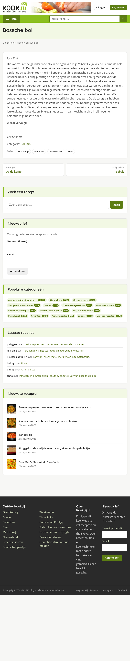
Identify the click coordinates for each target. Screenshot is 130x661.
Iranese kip (25, 434)
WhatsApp (23, 151)
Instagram (108, 590)
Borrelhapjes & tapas (21, 310)
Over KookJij (10, 512)
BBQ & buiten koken (86, 310)
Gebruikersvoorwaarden (55, 527)
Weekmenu (46, 512)
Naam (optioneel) (17, 241)
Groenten (39, 315)
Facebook (122, 590)
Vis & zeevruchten (108, 305)
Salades (85, 315)
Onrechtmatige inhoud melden (54, 544)
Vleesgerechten (83, 300)
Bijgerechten (58, 300)
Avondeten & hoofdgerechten (26, 300)
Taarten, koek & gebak (54, 310)
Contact (8, 517)
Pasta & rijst (17, 315)
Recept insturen (13, 542)
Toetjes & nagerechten (77, 305)
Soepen (51, 305)
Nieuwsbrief (10, 537)
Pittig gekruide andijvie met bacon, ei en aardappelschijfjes (54, 448)
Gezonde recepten (109, 315)
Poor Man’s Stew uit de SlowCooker (39, 462)
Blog (5, 527)
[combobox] (84, 18)
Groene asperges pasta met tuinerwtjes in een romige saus (54, 407)
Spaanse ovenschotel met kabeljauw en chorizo (47, 421)
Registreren (118, 7)
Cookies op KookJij (51, 522)
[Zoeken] (123, 18)
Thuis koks (46, 517)
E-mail (10, 254)
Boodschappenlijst (14, 547)
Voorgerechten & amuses (23, 305)
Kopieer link (56, 151)
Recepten (9, 522)
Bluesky (94, 590)
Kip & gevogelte (62, 315)
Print (70, 151)
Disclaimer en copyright (54, 532)
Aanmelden (17, 271)
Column (26, 144)
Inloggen (101, 7)
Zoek (116, 204)
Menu (13, 18)
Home (20, 42)
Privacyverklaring (50, 537)
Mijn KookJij (10, 532)
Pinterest (39, 151)
